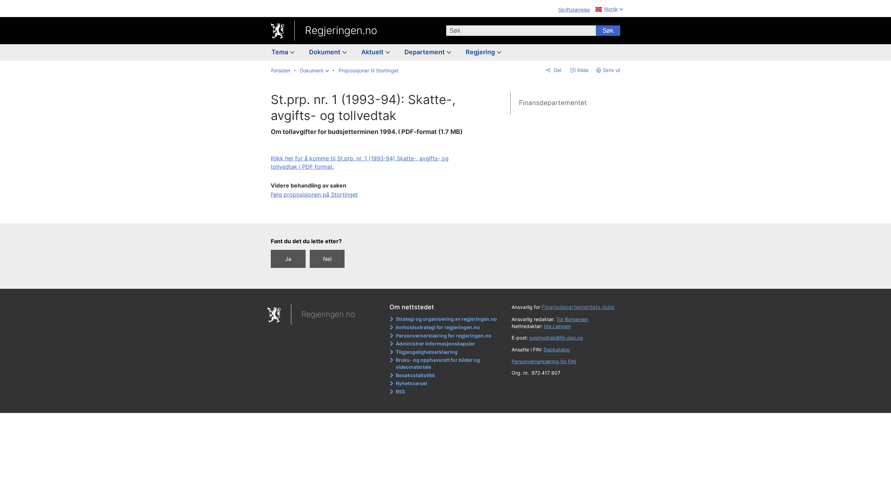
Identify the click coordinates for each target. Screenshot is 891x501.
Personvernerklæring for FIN (544, 361)
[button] (314, 70)
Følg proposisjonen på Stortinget (314, 194)
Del (556, 70)
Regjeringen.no (341, 30)
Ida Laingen (557, 326)
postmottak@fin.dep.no (556, 338)
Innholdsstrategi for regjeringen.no (438, 327)
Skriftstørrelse (574, 10)
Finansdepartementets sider (578, 306)
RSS (400, 392)
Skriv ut (611, 70)
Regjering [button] (481, 52)
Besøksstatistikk (415, 375)
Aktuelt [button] (373, 52)
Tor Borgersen (572, 319)
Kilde (582, 70)
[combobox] (521, 30)
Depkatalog (557, 349)
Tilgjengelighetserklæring (427, 352)
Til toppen (367, 213)
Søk (608, 30)
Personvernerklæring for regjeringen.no (443, 336)
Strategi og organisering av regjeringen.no (446, 319)
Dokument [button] (325, 52)
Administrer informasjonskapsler (435, 344)
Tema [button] (280, 52)
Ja (288, 258)
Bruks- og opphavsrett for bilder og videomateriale (438, 363)
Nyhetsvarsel (411, 383)
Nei (327, 258)
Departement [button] (425, 52)
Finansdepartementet (553, 103)
